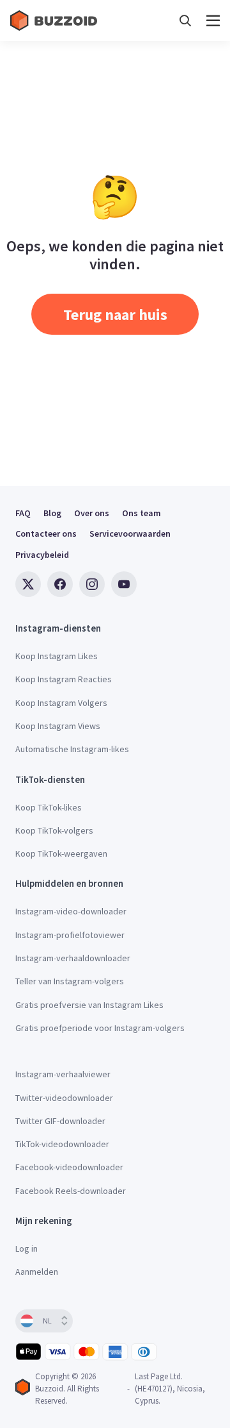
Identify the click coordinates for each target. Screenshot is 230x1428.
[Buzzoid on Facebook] (60, 584)
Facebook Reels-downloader (70, 1191)
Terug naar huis (115, 314)
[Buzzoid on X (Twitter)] (28, 584)
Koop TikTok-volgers (54, 830)
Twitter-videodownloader (64, 1098)
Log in (26, 1248)
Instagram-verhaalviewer (63, 1074)
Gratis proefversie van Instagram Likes (89, 1005)
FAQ (23, 513)
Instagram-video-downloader (70, 911)
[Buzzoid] (55, 20)
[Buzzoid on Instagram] (92, 584)
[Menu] (213, 21)
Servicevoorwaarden (130, 533)
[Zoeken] (185, 20)
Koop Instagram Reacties (63, 679)
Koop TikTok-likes (48, 807)
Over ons (91, 513)
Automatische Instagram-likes (72, 749)
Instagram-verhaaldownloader (72, 958)
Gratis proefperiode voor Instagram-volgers (100, 1028)
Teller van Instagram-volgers (69, 981)
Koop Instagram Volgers (61, 703)
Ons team (141, 513)
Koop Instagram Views (57, 726)
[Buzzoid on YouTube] (124, 584)
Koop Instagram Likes (56, 656)
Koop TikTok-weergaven (61, 853)
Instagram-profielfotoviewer (70, 935)
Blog (52, 513)
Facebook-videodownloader (69, 1167)
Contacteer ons (46, 533)
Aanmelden (36, 1271)
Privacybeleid (42, 554)
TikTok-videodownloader (62, 1144)
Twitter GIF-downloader (60, 1121)
